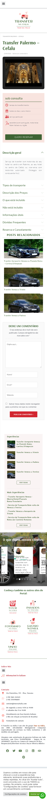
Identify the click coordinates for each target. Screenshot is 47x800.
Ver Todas (23, 482)
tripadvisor (23, 559)
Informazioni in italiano (16, 675)
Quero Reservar (23, 137)
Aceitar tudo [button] (36, 794)
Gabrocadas (19, 556)
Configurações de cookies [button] (15, 794)
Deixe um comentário (20, 54)
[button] (3, 3)
